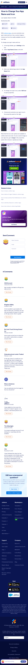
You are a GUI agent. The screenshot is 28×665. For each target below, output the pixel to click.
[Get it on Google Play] (14, 584)
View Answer (8, 292)
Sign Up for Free (22, 2)
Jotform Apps (7, 33)
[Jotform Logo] (5, 2)
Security (14, 651)
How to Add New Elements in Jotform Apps (11, 202)
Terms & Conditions (14, 644)
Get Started (14, 224)
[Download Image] (24, 64)
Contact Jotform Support (14, 493)
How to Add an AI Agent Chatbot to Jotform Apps (12, 194)
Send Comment (17, 257)
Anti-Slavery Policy (14, 658)
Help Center (14, 489)
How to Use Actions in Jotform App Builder (11, 206)
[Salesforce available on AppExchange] (14, 595)
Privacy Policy (19, 262)
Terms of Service (13, 262)
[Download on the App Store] (14, 589)
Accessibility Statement (14, 654)
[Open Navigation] (26, 2)
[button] (2, 661)
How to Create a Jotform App (8, 191)
